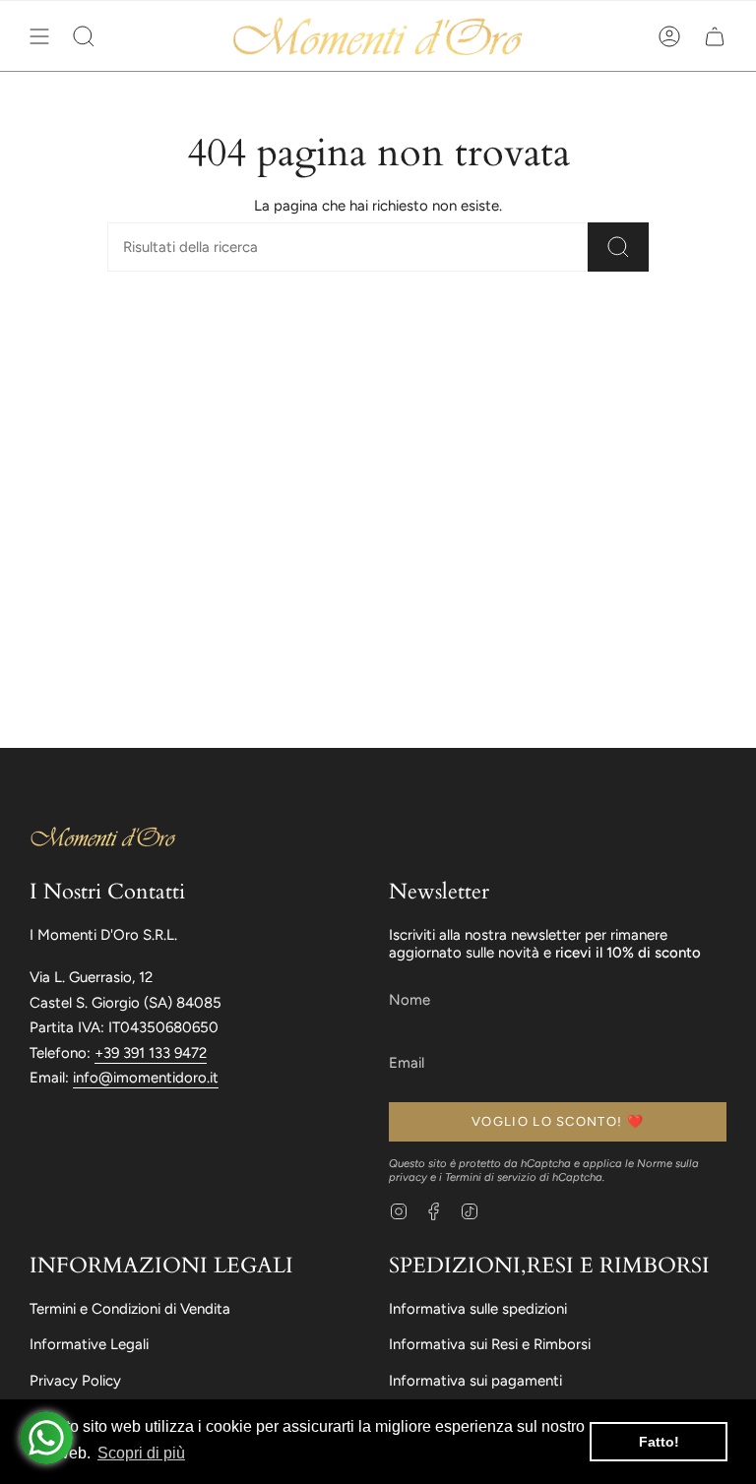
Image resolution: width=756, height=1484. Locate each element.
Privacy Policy (75, 1381)
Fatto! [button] (659, 1442)
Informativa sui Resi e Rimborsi (490, 1344)
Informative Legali (89, 1344)
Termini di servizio (490, 1177)
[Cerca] (618, 247)
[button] (83, 36)
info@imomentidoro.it (146, 1077)
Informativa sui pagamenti (475, 1381)
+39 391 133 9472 (150, 1053)
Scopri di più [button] (141, 1453)
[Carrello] (714, 36)
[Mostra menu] (39, 36)
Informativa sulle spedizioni (478, 1309)
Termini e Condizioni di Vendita (130, 1309)
